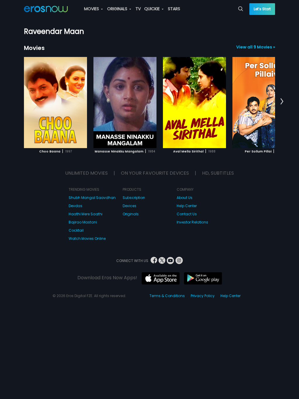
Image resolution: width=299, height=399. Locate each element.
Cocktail (76, 230)
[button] (282, 101)
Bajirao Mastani (83, 222)
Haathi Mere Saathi (85, 213)
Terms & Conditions (167, 295)
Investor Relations (192, 222)
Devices (129, 205)
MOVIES (92, 9)
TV (138, 9)
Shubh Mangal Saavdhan (92, 197)
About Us (184, 197)
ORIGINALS (117, 9)
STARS (174, 9)
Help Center (187, 205)
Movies (34, 48)
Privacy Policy (203, 295)
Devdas (75, 205)
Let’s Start (262, 8)
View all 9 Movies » (255, 47)
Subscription (134, 197)
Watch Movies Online (87, 238)
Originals (131, 213)
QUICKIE (152, 9)
